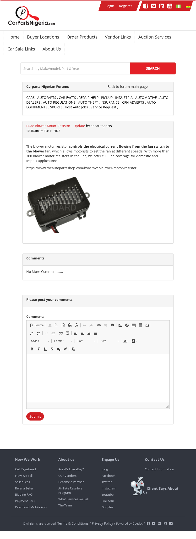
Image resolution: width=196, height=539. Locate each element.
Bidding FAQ (24, 494)
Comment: (35, 316)
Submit (35, 416)
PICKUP (107, 97)
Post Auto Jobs (76, 107)
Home (13, 37)
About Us (52, 49)
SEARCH (153, 68)
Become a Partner (71, 482)
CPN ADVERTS (133, 102)
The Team (65, 505)
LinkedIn (108, 501)
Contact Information (159, 469)
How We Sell (24, 475)
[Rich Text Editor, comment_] (98, 378)
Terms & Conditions (73, 523)
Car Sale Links (21, 49)
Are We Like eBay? (71, 469)
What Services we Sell (73, 499)
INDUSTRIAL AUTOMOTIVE (136, 97)
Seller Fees (22, 482)
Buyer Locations (43, 37)
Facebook (108, 475)
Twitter (107, 482)
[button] (36, 325)
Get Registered (25, 469)
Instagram (109, 488)
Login (110, 6)
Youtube (108, 494)
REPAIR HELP (88, 97)
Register (125, 6)
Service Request (103, 107)
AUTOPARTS (46, 97)
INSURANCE (110, 102)
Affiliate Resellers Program (70, 490)
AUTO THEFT (88, 102)
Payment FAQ (25, 501)
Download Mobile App (31, 507)
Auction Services (154, 37)
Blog (105, 469)
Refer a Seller (24, 488)
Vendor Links (118, 37)
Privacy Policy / (103, 523)
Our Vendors (67, 475)
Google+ (107, 507)
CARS (30, 97)
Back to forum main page (128, 86)
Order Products (82, 37)
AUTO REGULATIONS (59, 102)
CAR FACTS (67, 97)
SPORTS (56, 107)
